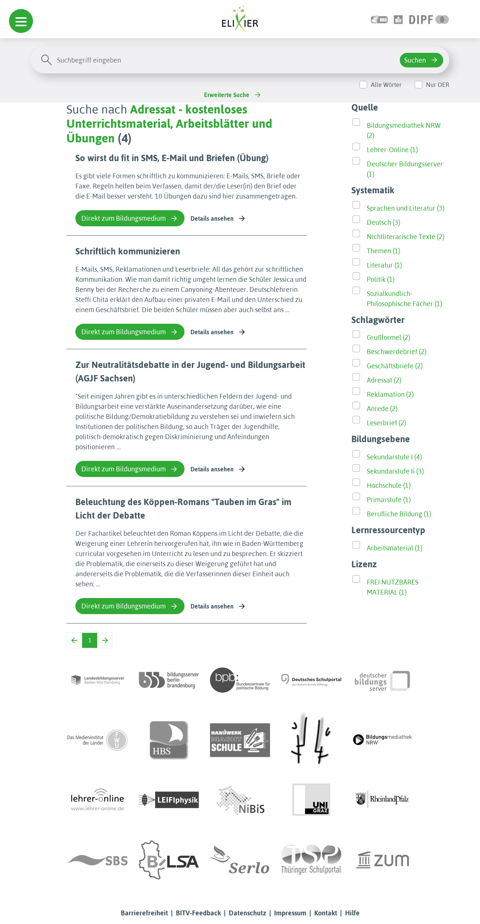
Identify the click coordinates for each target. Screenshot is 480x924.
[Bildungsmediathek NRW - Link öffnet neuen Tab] (382, 740)
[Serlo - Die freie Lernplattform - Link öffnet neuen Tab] (240, 860)
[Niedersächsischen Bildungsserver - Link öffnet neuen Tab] (240, 800)
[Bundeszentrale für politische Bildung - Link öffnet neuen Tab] (240, 680)
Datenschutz (247, 913)
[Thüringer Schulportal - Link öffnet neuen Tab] (311, 860)
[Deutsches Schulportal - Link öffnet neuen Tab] (311, 680)
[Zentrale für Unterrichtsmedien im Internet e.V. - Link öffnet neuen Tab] (382, 860)
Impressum (290, 913)
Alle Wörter (386, 84)
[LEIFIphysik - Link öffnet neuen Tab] (169, 800)
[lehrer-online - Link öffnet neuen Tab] (98, 800)
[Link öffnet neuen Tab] (429, 19)
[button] (21, 21)
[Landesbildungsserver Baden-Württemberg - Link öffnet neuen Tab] (98, 680)
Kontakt (325, 913)
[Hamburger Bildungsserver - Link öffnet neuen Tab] (169, 740)
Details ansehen (212, 218)
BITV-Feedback (198, 913)
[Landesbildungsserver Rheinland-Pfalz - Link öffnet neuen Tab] (382, 800)
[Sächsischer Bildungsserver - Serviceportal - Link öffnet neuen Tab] (98, 860)
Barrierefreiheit (144, 913)
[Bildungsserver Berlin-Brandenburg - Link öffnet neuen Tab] (169, 680)
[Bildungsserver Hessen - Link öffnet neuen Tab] (311, 740)
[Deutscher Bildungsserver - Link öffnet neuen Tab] (382, 680)
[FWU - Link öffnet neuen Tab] (98, 740)
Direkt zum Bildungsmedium (123, 218)
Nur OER (437, 84)
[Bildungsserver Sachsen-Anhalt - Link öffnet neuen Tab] (169, 860)
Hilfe (352, 913)
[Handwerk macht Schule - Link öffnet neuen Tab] (240, 740)
